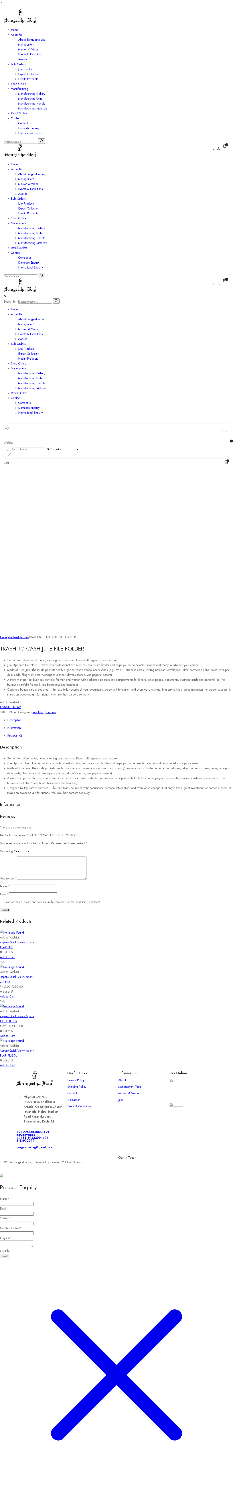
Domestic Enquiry (29, 128)
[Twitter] (152, 1163)
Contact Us (24, 123)
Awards (22, 59)
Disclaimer (73, 1100)
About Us (16, 35)
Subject (5, 1218)
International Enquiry (30, 133)
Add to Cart (7, 957)
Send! (4, 1256)
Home (14, 30)
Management (26, 44)
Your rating (6, 851)
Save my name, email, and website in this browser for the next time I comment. (53, 902)
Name (5, 886)
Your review (8, 878)
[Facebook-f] (122, 1163)
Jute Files (23, 637)
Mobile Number (10, 1228)
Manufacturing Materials (32, 108)
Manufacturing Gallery (31, 94)
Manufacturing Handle (31, 103)
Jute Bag (12, 637)
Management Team (129, 1087)
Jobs (121, 1100)
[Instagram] (142, 1163)
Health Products (28, 79)
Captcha (6, 1251)
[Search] (56, 301)
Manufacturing (19, 89)
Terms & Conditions (79, 1106)
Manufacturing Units (30, 99)
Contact (15, 118)
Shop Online (18, 84)
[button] (9, 702)
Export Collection (28, 74)
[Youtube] (162, 1163)
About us (123, 1080)
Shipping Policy (76, 1087)
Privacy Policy (75, 1080)
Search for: (10, 301)
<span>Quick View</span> (17, 942)
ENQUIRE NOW (10, 707)
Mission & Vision (28, 49)
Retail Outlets (19, 113)
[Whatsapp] (132, 1163)
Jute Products (26, 69)
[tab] (120, 720)
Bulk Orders (18, 64)
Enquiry (5, 1238)
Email (4, 894)
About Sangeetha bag (31, 40)
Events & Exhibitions (30, 54)
